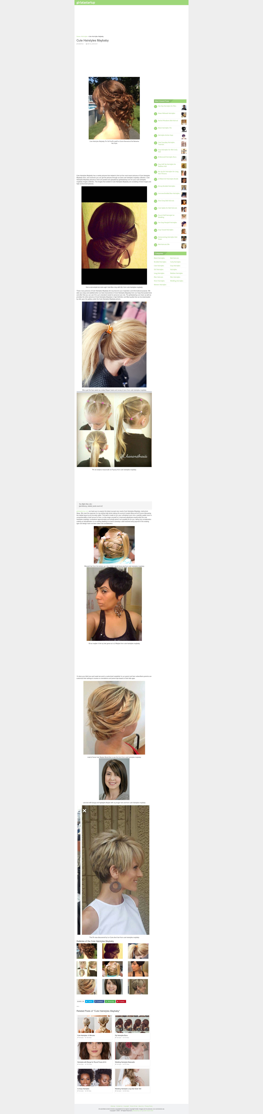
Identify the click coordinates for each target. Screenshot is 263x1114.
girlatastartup (86, 2)
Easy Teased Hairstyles (165, 230)
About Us (141, 1106)
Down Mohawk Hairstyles (166, 113)
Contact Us (119, 1106)
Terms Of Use (133, 1106)
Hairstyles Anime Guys (165, 135)
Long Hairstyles (159, 273)
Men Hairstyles (175, 277)
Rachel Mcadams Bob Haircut (168, 121)
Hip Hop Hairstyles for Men (167, 106)
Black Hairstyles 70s (165, 128)
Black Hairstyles (159, 258)
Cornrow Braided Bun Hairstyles (169, 193)
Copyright (126, 1106)
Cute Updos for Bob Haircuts (167, 208)
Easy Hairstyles (175, 266)
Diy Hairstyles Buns (121, 1035)
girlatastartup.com (82, 511)
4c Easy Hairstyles (83, 1089)
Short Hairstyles (159, 281)
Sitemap (113, 1106)
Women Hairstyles (160, 285)
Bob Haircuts (174, 258)
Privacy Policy (148, 1106)
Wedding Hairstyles (176, 281)
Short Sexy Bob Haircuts (166, 201)
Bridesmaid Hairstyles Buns (167, 157)
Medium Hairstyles (176, 273)
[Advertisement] (131, 21)
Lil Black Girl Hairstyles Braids (168, 179)
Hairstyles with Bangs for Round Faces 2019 (91, 1062)
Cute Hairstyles (159, 266)
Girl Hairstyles (158, 269)
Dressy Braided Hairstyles (166, 186)
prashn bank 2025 (148, 1110)
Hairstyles (81, 44)
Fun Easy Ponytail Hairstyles (167, 222)
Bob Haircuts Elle (164, 244)
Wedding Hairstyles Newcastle (125, 1062)
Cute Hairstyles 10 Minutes (86, 1035)
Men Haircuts (158, 277)
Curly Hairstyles (175, 262)
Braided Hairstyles (160, 262)
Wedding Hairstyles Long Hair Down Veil (128, 1089)
